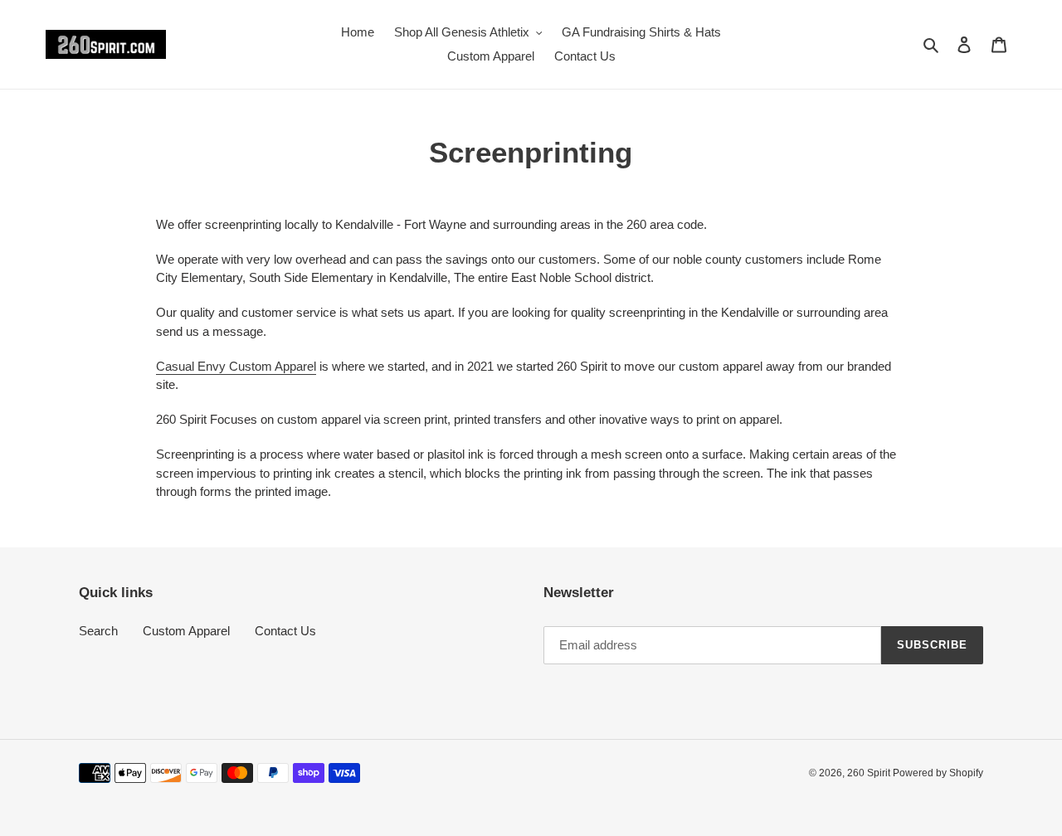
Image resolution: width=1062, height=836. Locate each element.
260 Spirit (870, 773)
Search (98, 631)
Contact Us (285, 631)
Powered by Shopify (938, 773)
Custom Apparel (186, 631)
